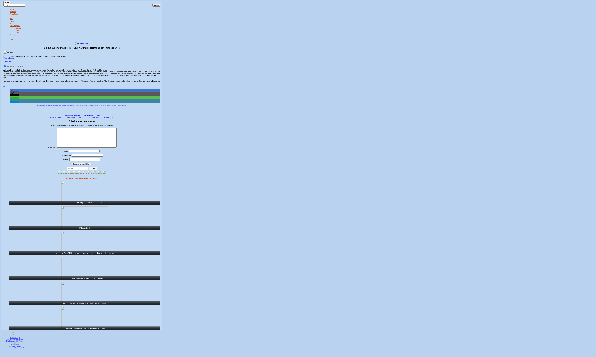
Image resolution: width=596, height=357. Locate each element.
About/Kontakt (15, 346)
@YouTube (14, 14)
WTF (11, 19)
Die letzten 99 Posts (15, 339)
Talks (17, 37)
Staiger (124, 105)
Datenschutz (19, 348)
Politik (119, 105)
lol (10, 16)
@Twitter (13, 12)
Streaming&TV (15, 26)
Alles (11, 39)
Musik (12, 21)
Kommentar (52, 147)
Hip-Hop (113, 105)
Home (12, 9)
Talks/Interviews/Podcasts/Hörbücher (88, 105)
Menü (7, 2)
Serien (18, 30)
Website (66, 160)
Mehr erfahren (8, 58)
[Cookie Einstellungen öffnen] (310, 355)
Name (66, 151)
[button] (14, 91)
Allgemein (72, 105)
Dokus (18, 32)
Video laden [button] (7, 61)
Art (11, 23)
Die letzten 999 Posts (14, 341)
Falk (108, 105)
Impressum (9, 348)
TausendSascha (64, 105)
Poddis (12, 35)
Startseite (15, 344)
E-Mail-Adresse (66, 155)
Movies (18, 28)
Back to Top (15, 338)
